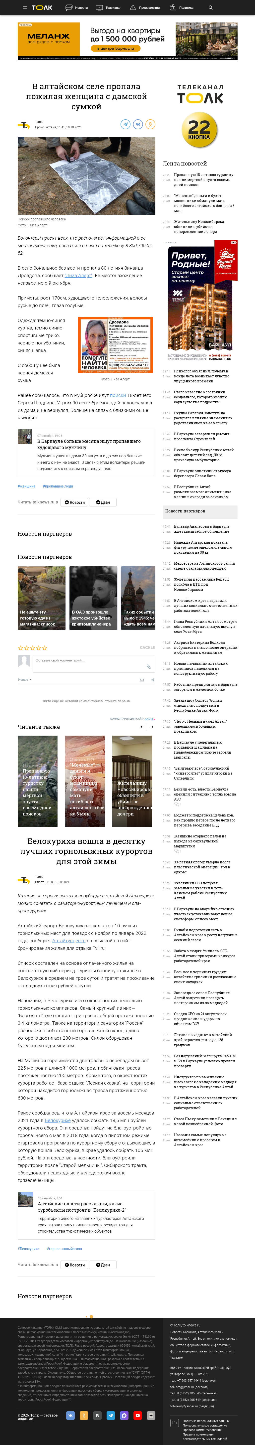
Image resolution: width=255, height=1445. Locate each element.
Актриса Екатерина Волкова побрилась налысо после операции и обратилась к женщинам (206, 647)
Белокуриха (28, 1249)
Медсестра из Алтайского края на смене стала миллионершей (204, 566)
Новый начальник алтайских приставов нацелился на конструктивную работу (201, 668)
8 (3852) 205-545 (189, 1393)
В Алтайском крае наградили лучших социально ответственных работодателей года (205, 605)
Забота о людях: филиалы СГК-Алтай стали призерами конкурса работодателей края (204, 956)
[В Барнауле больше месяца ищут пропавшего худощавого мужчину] (25, 453)
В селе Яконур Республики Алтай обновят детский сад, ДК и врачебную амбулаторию (204, 455)
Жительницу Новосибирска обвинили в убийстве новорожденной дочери (135, 798)
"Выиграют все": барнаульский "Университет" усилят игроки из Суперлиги (203, 773)
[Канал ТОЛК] (103, 502)
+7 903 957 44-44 (189, 1380)
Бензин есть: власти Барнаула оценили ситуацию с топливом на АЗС (205, 794)
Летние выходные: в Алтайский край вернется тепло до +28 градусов (203, 1039)
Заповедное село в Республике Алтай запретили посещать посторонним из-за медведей (202, 997)
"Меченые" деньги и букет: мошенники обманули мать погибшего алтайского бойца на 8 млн (90, 789)
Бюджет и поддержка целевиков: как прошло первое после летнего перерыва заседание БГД (204, 820)
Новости (81, 7)
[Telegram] (125, 124)
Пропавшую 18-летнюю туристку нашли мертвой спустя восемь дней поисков (37, 792)
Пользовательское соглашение (205, 1425)
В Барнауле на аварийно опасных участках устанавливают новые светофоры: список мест (204, 914)
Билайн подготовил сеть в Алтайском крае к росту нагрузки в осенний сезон (206, 935)
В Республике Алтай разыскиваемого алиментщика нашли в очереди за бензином (202, 491)
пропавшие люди (58, 486)
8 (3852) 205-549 (189, 1400)
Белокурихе (58, 1120)
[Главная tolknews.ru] (42, 7)
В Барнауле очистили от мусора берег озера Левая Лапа (202, 473)
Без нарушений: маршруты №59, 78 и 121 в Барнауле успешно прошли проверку (205, 1061)
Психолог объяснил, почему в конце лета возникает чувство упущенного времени (201, 376)
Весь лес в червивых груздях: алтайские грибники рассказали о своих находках (205, 976)
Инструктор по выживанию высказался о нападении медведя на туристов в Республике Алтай (205, 1082)
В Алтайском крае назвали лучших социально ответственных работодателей (205, 1103)
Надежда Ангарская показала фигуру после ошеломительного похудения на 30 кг (203, 547)
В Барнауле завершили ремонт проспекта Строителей (201, 436)
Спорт (39, 882)
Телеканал (113, 7)
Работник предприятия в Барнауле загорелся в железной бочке (206, 687)
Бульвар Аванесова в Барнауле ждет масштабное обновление (202, 529)
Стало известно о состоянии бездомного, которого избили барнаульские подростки (200, 397)
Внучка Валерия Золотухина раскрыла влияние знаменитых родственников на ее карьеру (203, 418)
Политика (186, 7)
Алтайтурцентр (69, 941)
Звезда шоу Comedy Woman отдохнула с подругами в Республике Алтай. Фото (198, 705)
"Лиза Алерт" (78, 275)
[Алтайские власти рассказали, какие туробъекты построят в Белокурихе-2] (25, 1215)
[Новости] (74, 502)
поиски (118, 395)
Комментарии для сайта (132, 718)
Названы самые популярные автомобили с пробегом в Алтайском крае (200, 1139)
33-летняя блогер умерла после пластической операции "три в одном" (202, 867)
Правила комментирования (202, 1430)
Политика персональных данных (206, 1421)
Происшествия (150, 7)
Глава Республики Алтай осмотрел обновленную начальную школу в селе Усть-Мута (205, 626)
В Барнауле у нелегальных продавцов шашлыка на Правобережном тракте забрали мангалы (202, 750)
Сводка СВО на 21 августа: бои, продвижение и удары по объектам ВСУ (201, 1018)
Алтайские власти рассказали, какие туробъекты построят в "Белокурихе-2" (82, 1207)
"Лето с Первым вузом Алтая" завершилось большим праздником (200, 726)
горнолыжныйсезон (64, 1249)
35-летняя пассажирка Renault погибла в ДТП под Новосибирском (201, 584)
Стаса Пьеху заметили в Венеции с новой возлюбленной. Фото (205, 1121)
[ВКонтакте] (137, 124)
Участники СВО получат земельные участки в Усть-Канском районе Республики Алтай (200, 890)
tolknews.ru (191, 1325)
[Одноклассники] (150, 124)
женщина (26, 486)
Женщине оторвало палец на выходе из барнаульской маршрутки (200, 841)
